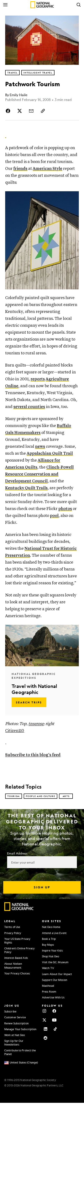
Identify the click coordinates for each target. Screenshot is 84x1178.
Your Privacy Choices (17, 973)
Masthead (48, 985)
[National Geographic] (42, 4)
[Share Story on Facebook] (8, 111)
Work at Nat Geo (14, 1035)
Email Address (17, 853)
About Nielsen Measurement (13, 965)
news (40, 447)
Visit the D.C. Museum (55, 962)
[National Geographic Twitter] (44, 1020)
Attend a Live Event (54, 933)
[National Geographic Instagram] (44, 1010)
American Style (47, 169)
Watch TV (48, 968)
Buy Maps (48, 944)
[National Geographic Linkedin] (45, 1028)
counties (36, 407)
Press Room (49, 991)
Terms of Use (12, 927)
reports (38, 379)
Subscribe (10, 1011)
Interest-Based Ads (16, 958)
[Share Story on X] (20, 111)
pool (54, 516)
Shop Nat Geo (50, 956)
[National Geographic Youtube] (54, 1020)
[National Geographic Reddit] (45, 1038)
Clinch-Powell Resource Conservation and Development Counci (39, 474)
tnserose (36, 724)
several (20, 407)
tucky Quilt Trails (30, 488)
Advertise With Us (53, 997)
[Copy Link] (43, 111)
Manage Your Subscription (20, 1029)
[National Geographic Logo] (19, 910)
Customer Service (15, 1017)
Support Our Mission (54, 980)
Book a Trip (49, 938)
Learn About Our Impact (57, 974)
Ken (9, 488)
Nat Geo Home (51, 927)
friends (20, 169)
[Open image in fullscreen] (73, 196)
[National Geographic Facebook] (54, 1010)
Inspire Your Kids (52, 950)
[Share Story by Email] (31, 111)
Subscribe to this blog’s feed (33, 755)
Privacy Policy (12, 933)
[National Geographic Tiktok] (55, 1028)
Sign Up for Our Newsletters (13, 1042)
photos (65, 509)
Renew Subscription (16, 1023)
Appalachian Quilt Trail (50, 453)
